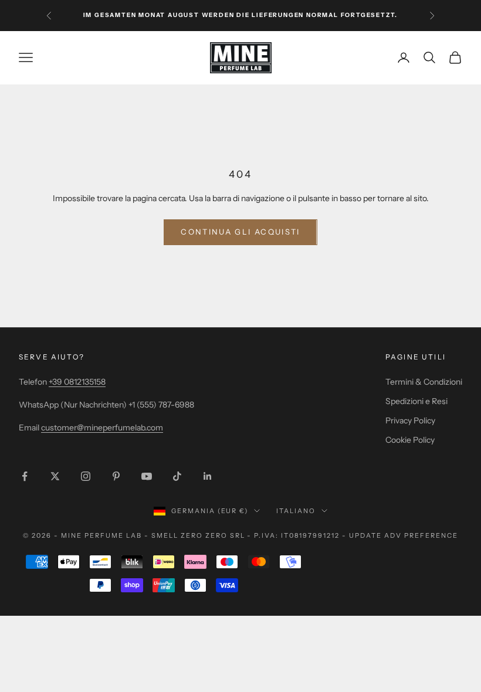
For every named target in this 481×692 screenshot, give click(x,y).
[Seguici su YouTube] (147, 476)
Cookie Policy (410, 440)
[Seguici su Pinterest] (116, 476)
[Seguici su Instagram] (86, 476)
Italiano (296, 511)
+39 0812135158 (77, 381)
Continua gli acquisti (240, 231)
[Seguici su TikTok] (177, 476)
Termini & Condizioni (423, 381)
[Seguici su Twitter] (55, 476)
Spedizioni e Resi (416, 401)
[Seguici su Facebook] (25, 476)
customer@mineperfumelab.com (102, 427)
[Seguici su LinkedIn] (208, 476)
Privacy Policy (410, 420)
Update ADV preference (403, 535)
